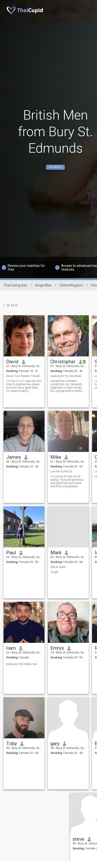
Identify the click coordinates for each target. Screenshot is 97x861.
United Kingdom (71, 285)
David (12, 361)
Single (54, 572)
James (13, 457)
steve (78, 839)
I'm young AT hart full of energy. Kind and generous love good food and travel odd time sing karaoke (67, 481)
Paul (11, 552)
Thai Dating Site (15, 285)
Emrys (57, 648)
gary (55, 743)
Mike (55, 457)
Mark (55, 552)
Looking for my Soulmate (65, 376)
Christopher (63, 361)
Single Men (43, 285)
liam (11, 648)
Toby (11, 743)
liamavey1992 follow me (21, 664)
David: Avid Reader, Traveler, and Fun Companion (24, 376)
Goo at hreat (57, 567)
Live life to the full (61, 471)
